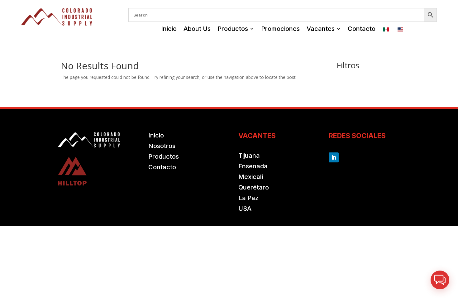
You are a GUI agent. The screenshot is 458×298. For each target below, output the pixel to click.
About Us (197, 28)
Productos (232, 28)
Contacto (361, 28)
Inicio (169, 28)
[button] (440, 280)
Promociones (280, 28)
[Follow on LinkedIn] (334, 157)
